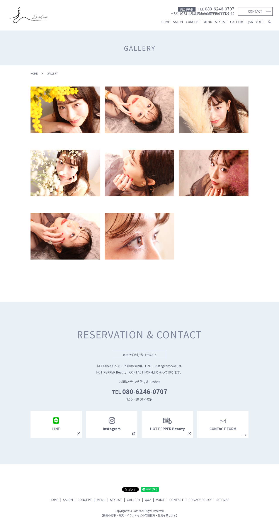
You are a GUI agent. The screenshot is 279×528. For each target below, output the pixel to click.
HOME (165, 22)
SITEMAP (223, 499)
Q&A (250, 22)
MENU (207, 22)
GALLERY (236, 22)
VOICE (260, 22)
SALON (178, 22)
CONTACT (255, 11)
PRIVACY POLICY (200, 499)
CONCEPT (193, 22)
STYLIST (221, 22)
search (269, 22)
